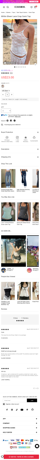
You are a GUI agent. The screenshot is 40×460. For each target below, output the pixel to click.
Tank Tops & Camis (22, 12)
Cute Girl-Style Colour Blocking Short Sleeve (23, 302)
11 (11, 73)
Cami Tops (32, 12)
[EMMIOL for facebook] (7, 410)
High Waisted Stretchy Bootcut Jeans (23, 190)
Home (2, 12)
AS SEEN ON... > (7, 70)
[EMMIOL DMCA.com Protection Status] (24, 448)
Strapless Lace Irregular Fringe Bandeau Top (5, 303)
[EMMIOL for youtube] (22, 410)
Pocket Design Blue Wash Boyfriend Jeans (7, 190)
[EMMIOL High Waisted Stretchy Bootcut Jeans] (24, 178)
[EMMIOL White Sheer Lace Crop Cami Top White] (2, 87)
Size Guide (4, 103)
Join (32, 400)
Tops (13, 12)
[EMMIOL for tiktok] (16, 410)
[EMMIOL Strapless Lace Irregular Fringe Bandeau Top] (8, 291)
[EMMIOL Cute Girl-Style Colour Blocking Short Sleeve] (24, 291)
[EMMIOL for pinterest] (27, 410)
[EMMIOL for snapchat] (32, 409)
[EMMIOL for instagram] (12, 410)
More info (18, 116)
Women (8, 12)
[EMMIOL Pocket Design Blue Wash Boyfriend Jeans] (8, 178)
